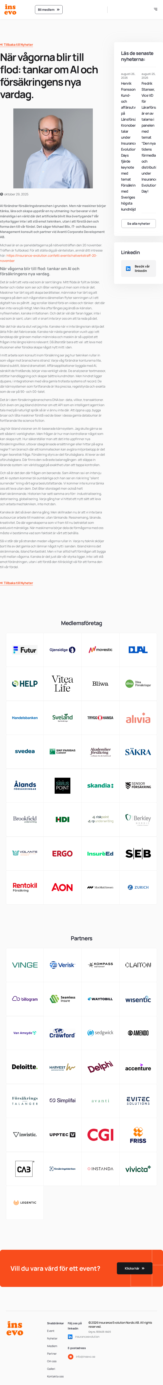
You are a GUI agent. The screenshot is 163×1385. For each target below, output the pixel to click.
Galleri (51, 1369)
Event (50, 1331)
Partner (52, 1353)
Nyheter (52, 1338)
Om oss (51, 1361)
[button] (155, 10)
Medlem (52, 1346)
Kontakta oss (55, 1376)
